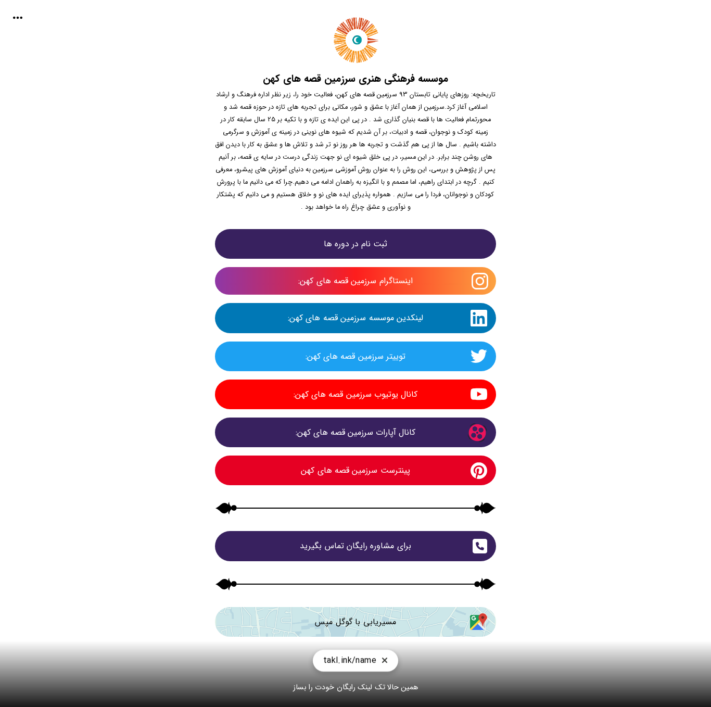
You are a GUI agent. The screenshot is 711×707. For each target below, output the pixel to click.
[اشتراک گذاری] (17, 17)
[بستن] (385, 664)
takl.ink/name (349, 664)
